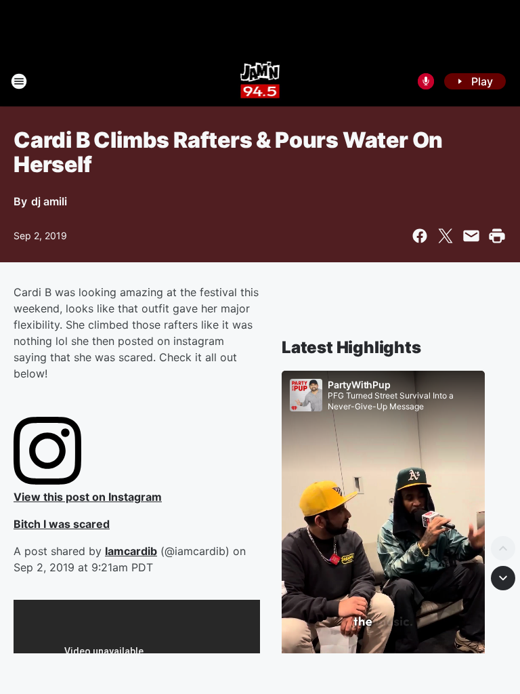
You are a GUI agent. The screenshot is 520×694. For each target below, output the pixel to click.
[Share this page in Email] (471, 235)
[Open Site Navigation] (19, 81)
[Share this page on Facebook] (419, 235)
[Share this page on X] (445, 235)
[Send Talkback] (426, 81)
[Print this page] (497, 235)
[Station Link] (260, 81)
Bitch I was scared (62, 524)
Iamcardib (131, 551)
